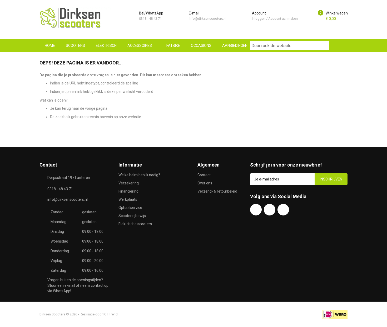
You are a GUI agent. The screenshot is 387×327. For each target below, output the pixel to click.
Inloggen (258, 19)
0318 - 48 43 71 (150, 19)
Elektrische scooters (135, 224)
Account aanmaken (283, 19)
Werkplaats (127, 199)
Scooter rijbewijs (132, 216)
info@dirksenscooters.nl (207, 19)
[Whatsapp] (269, 209)
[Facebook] (256, 209)
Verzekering (128, 183)
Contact (204, 175)
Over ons (204, 183)
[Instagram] (283, 209)
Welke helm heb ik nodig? (139, 175)
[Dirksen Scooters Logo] (75, 17)
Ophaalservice (130, 207)
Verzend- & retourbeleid (217, 191)
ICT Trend (110, 314)
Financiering (128, 191)
